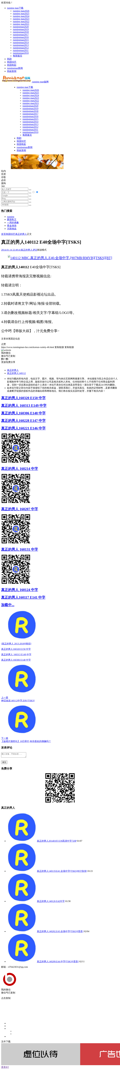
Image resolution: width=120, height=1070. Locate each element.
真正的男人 (21, 234)
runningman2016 (21, 37)
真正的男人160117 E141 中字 (23, 597)
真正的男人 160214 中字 (19, 468)
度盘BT (5, 1067)
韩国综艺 (11, 62)
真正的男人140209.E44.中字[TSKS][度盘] (58, 961)
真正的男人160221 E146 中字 (23, 428)
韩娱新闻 (11, 71)
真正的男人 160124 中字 (19, 590)
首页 (3, 234)
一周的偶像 (13, 222)
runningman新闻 (15, 68)
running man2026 (21, 11)
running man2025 (21, 13)
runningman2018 (21, 32)
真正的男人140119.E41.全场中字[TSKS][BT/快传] (62, 871)
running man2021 (21, 24)
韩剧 (9, 59)
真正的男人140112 (16, 373)
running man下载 (15, 8)
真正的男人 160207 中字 (19, 509)
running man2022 (21, 21)
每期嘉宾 (17, 56)
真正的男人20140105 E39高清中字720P (56, 841)
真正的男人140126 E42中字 (51, 901)
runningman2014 (21, 42)
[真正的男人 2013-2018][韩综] (16, 643)
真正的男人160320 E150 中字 (23, 398)
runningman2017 (21, 34)
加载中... (7, 605)
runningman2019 (21, 29)
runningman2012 (21, 48)
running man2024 (21, 16)
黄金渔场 (11, 225)
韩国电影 (11, 65)
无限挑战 (11, 228)
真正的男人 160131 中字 (19, 549)
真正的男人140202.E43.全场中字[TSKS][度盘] (60, 931)
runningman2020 (21, 26)
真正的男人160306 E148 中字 (23, 413)
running (10, 216)
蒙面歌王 (11, 219)
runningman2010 (21, 53)
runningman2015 (21, 40)
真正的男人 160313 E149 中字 (24, 405)
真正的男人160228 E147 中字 (23, 420)
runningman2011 (21, 50)
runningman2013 (21, 45)
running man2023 (21, 19)
